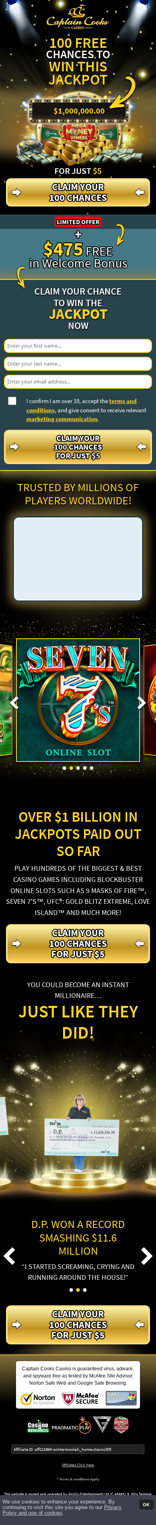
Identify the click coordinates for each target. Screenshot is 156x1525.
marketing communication (62, 419)
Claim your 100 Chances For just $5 (78, 446)
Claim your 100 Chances (78, 192)
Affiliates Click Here (78, 1465)
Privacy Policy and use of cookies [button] (62, 1510)
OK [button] (146, 1504)
